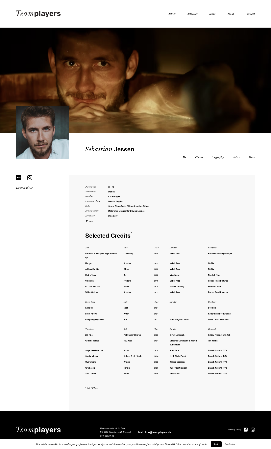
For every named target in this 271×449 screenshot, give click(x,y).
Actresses (192, 14)
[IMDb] (18, 178)
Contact (250, 14)
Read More (230, 444)
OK (216, 444)
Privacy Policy (234, 430)
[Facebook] (244, 430)
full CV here (92, 388)
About (230, 14)
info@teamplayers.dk (158, 432)
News (212, 14)
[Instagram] (29, 178)
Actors (172, 14)
